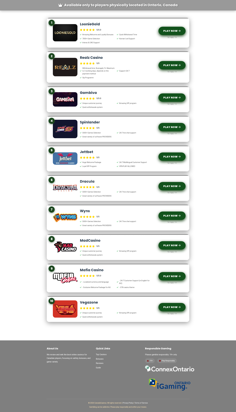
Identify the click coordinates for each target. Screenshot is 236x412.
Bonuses (99, 359)
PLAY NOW (170, 31)
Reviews (99, 363)
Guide (98, 367)
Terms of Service (141, 403)
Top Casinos (101, 354)
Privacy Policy (128, 403)
